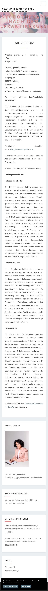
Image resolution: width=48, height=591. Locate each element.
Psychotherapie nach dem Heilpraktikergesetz (18, 10)
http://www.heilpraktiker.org (22, 149)
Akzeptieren (26, 586)
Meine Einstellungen (11, 586)
